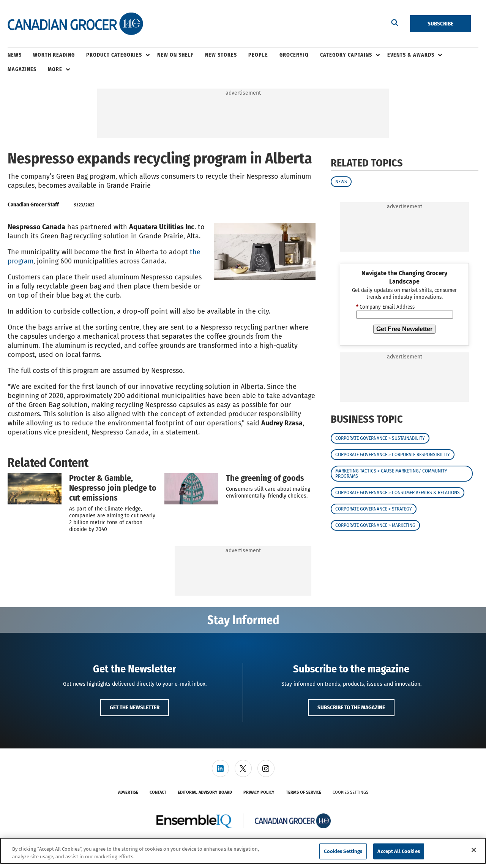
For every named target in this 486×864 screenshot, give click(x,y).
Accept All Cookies (398, 851)
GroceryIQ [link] (294, 55)
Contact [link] (158, 792)
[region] (243, 851)
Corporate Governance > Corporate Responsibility (392, 454)
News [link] (15, 55)
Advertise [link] (128, 792)
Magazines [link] (22, 69)
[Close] (473, 850)
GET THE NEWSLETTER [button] (134, 707)
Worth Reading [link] (54, 55)
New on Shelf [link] (175, 55)
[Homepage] (75, 24)
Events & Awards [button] (410, 55)
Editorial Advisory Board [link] (205, 792)
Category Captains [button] (346, 55)
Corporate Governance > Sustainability (380, 438)
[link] (220, 768)
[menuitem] (20, 55)
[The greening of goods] (191, 488)
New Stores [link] (221, 55)
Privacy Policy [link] (259, 792)
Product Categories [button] (114, 55)
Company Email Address (385, 307)
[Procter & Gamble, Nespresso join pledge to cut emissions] (35, 488)
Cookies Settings (350, 792)
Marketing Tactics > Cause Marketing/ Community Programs (391, 473)
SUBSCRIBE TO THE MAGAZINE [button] (351, 707)
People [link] (258, 55)
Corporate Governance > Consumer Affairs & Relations (397, 492)
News (341, 181)
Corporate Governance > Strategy (373, 509)
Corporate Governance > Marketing (375, 525)
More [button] (55, 69)
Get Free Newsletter (404, 329)
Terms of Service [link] (303, 792)
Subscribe (440, 23)
